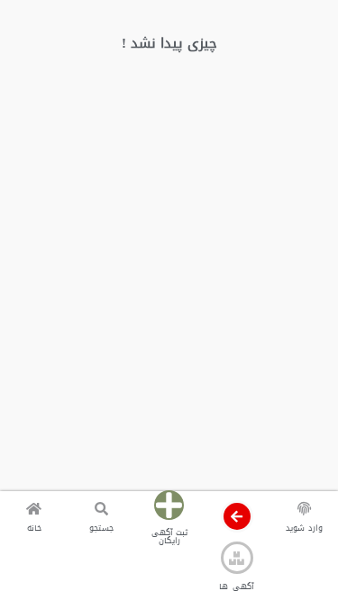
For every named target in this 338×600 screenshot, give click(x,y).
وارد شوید (304, 528)
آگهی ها (236, 586)
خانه (34, 528)
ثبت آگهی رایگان (169, 536)
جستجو (101, 528)
